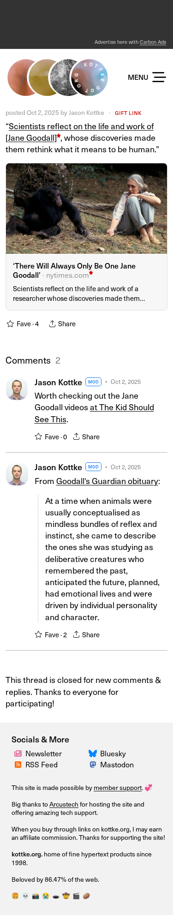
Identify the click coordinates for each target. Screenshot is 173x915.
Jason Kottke (86, 112)
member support (118, 787)
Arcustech (63, 804)
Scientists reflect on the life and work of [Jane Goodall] (80, 132)
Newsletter (43, 753)
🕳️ (56, 895)
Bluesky (113, 753)
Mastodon (117, 764)
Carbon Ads (153, 42)
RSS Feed (41, 764)
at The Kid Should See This (94, 413)
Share (91, 436)
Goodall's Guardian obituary (107, 480)
